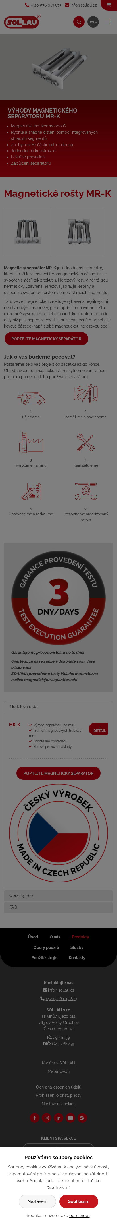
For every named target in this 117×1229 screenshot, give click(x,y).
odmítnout (79, 1215)
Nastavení (37, 1201)
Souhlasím (78, 1201)
